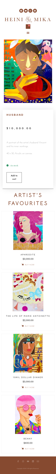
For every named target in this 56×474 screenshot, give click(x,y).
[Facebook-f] (18, 461)
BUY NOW (30, 264)
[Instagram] (30, 11)
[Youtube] (26, 11)
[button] (28, 33)
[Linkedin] (35, 11)
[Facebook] (21, 11)
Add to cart (14, 177)
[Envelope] (38, 461)
